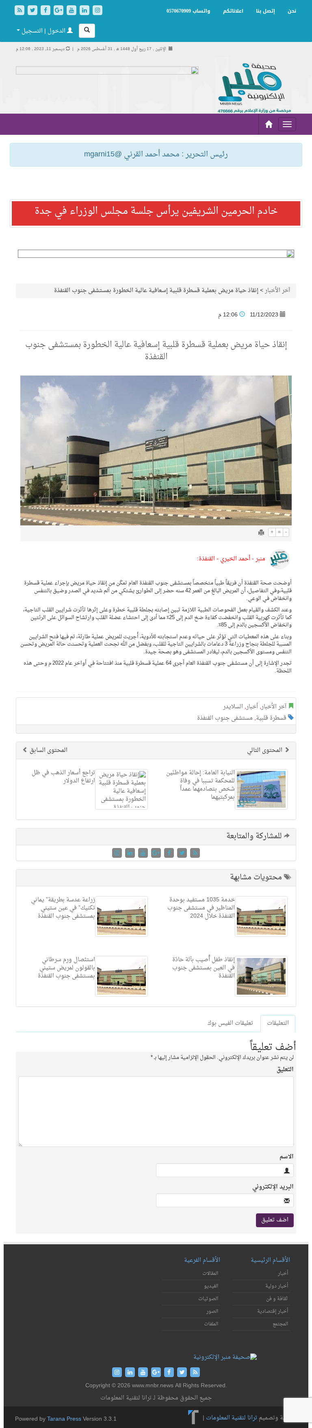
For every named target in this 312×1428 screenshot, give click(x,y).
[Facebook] (46, 11)
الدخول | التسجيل (43, 31)
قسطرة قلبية (271, 718)
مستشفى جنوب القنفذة (225, 718)
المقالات (210, 1273)
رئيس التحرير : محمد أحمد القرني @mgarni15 (156, 154)
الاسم (287, 1157)
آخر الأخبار (277, 290)
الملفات (211, 1324)
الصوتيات (208, 1298)
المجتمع (280, 1324)
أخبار (252, 706)
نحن (292, 11)
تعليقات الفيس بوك (230, 1023)
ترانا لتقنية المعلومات (231, 1418)
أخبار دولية (276, 1286)
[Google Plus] (59, 11)
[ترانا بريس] (193, 1418)
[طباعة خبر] (261, 533)
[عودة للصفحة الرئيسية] (253, 88)
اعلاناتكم (233, 11)
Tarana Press (64, 1419)
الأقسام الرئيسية (270, 1260)
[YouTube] (72, 11)
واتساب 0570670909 (188, 11)
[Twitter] (33, 11)
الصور (212, 1311)
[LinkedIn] (85, 11)
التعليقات (278, 1023)
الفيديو (211, 1286)
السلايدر (233, 706)
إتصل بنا (265, 11)
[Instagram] (97, 11)
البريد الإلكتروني (273, 1187)
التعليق (285, 1070)
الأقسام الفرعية (202, 1260)
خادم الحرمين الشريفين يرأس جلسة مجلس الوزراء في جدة (156, 211)
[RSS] (20, 11)
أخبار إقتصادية (272, 1311)
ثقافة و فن (277, 1298)
